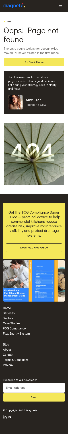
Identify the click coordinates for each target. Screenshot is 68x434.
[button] (60, 5)
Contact (8, 355)
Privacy (8, 365)
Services (9, 313)
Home (7, 308)
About (7, 350)
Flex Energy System (16, 333)
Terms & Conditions (15, 360)
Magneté (32, 410)
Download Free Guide (34, 247)
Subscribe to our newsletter (20, 380)
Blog (6, 344)
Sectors (8, 318)
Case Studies (11, 323)
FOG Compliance (14, 328)
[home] (14, 6)
